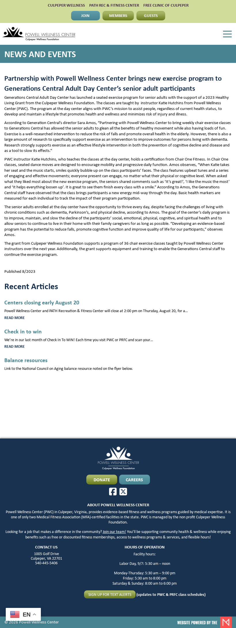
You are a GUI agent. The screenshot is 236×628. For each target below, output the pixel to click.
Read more (21, 317)
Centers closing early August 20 (41, 302)
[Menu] (227, 34)
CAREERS (134, 479)
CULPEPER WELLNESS (66, 5)
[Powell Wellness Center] (38, 34)
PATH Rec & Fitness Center (114, 5)
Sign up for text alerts (109, 594)
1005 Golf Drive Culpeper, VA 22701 (46, 556)
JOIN (85, 15)
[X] (123, 491)
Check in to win (23, 331)
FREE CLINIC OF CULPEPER (166, 5)
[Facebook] (113, 491)
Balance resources (25, 360)
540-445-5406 (46, 562)
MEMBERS (118, 15)
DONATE (102, 479)
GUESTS (151, 15)
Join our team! (114, 531)
